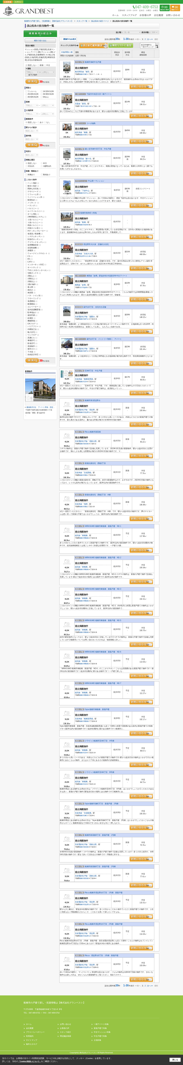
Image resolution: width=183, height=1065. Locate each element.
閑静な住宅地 (34, 189)
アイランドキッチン (37, 242)
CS (30, 256)
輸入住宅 (32, 332)
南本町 (86, 225)
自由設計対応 (34, 354)
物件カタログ (31, 1044)
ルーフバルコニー (36, 211)
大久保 (87, 256)
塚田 (87, 72)
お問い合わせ (65, 1024)
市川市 (81, 287)
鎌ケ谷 (88, 159)
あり (41, 122)
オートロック (34, 267)
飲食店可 (32, 343)
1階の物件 (33, 284)
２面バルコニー (35, 220)
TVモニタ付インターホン (39, 270)
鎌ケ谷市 (82, 161)
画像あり (31, 174)
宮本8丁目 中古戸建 (93, 371)
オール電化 (33, 214)
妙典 (84, 285)
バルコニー (33, 208)
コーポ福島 (91, 123)
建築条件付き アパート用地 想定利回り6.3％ (44, 407)
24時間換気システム (37, 217)
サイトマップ (31, 1040)
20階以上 (32, 281)
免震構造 (32, 301)
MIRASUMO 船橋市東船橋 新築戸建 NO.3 (103, 589)
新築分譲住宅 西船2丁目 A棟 (98, 495)
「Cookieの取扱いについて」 (29, 1061)
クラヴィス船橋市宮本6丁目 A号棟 (99, 741)
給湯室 (31, 318)
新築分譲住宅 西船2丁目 (95, 463)
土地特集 (97, 1040)
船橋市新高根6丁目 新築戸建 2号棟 (100, 866)
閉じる (175, 1060)
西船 (85, 475)
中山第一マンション (96, 181)
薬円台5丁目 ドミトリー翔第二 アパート (104, 339)
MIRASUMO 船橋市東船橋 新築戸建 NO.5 (103, 620)
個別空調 (32, 315)
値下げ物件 (32, 75)
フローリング (34, 298)
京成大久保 (88, 254)
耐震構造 (32, 304)
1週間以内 (47, 166)
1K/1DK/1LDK (48, 91)
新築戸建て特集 (100, 1028)
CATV (31, 262)
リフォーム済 (34, 194)
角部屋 (31, 293)
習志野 (92, 410)
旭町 (85, 74)
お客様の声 (64, 1028)
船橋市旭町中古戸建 (93, 62)
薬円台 (86, 319)
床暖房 (31, 250)
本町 (85, 135)
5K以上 (46, 97)
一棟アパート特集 (101, 1024)
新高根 (86, 444)
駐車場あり (33, 312)
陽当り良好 (33, 186)
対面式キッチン (35, 239)
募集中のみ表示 (69, 39)
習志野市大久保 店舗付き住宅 (96, 244)
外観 (63, 52)
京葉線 (77, 104)
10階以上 (32, 279)
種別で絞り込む (40, 40)
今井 (90, 106)
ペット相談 (33, 183)
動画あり (46, 174)
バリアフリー (34, 326)
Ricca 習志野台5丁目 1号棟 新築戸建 (101, 955)
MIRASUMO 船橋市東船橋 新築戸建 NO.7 (103, 683)
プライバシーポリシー (35, 1032)
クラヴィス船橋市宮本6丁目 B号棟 (99, 772)
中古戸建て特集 (100, 1036)
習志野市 (82, 256)
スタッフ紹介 (65, 1032)
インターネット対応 (37, 264)
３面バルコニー (35, 222)
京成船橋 (87, 813)
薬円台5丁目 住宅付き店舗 (94, 307)
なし (48, 122)
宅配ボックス (34, 273)
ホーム (29, 1024)
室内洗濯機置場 (35, 310)
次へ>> (150, 39)
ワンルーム (32, 91)
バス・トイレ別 (35, 295)
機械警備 (32, 321)
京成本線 (78, 254)
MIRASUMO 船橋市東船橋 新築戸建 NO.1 (104, 526)
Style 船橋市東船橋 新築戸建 (97, 709)
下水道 (31, 352)
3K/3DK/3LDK (48, 94)
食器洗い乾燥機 (35, 234)
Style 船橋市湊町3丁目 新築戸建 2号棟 (101, 804)
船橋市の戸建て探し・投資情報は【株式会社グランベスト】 (54, 1002)
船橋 (85, 132)
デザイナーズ (34, 191)
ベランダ (32, 205)
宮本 (85, 381)
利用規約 (29, 1036)
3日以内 (31, 166)
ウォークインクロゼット (39, 253)
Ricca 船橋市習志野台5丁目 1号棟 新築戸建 (103, 893)
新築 (41, 65)
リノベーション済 (36, 197)
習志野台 (87, 412)
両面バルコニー (35, 225)
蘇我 (84, 104)
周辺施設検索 (65, 1036)
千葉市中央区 (84, 106)
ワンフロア (33, 335)
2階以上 (32, 276)
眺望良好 (32, 200)
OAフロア (33, 324)
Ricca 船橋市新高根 (93, 432)
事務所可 (32, 340)
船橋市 (81, 74)
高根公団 (93, 441)
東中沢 (87, 161)
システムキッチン (36, 236)
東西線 (77, 285)
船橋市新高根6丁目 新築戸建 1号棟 (100, 835)
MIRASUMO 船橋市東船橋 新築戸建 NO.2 (103, 557)
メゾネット (33, 203)
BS (30, 259)
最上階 (31, 287)
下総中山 (85, 191)
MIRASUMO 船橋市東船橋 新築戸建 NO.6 (103, 652)
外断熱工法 (33, 329)
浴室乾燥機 (33, 248)
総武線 (77, 191)
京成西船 (87, 473)
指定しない (32, 65)
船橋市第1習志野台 (92, 400)
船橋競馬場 (88, 379)
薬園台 (92, 317)
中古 (48, 65)
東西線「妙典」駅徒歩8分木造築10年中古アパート (106, 276)
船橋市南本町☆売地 (88, 213)
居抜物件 (32, 346)
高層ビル (32, 338)
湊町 (85, 815)
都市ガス (32, 349)
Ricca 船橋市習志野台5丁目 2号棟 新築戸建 (103, 924)
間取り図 (68, 52)
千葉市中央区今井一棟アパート (99, 94)
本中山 (86, 193)
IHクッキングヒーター (38, 231)
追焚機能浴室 (34, 245)
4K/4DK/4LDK (33, 97)
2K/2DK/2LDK (33, 94)
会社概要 (29, 1028)
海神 (85, 504)
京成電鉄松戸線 (81, 317)
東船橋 (84, 535)
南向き (31, 290)
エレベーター (34, 307)
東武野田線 (79, 72)
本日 (45, 163)
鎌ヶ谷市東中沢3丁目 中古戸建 (98, 149)
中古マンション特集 (102, 1032)
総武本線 (78, 132)
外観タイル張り (35, 228)
